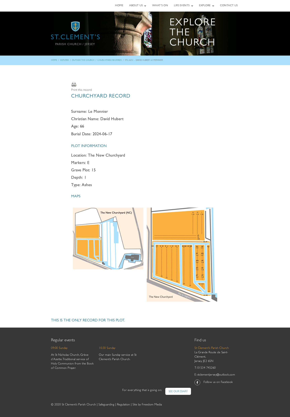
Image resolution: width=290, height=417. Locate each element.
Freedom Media (152, 404)
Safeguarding (106, 404)
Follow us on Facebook (218, 382)
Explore (64, 60)
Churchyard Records (110, 60)
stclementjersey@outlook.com (216, 375)
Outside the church (83, 60)
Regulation (123, 404)
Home (54, 60)
